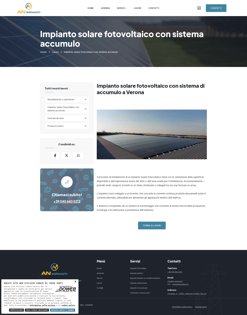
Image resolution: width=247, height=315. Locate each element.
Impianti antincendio (138, 283)
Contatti (153, 8)
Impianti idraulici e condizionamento (145, 278)
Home (90, 8)
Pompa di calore (55, 126)
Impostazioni (16, 310)
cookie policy (68, 305)
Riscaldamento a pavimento (60, 99)
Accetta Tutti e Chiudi (62, 310)
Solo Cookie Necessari (37, 310)
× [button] (75, 281)
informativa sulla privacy (42, 305)
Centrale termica (55, 118)
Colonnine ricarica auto (140, 293)
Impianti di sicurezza (138, 288)
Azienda (105, 8)
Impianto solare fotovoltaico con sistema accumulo (63, 109)
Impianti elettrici (136, 273)
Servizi (121, 8)
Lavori (137, 8)
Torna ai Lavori (152, 225)
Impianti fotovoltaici (138, 268)
